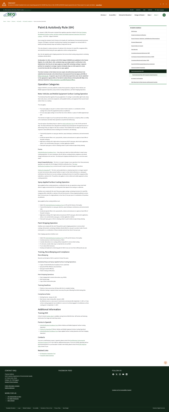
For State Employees (13, 398)
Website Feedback (27, 408)
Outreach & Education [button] (125, 15)
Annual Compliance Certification (138, 35)
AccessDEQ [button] (112, 15)
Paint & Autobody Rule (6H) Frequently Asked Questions (144, 75)
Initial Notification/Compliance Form (47, 152)
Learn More (99, 5)
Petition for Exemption (43, 170)
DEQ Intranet (11, 400)
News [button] (149, 15)
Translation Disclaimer (11, 408)
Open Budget (65, 408)
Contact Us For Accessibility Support (121, 390)
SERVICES (150, 10)
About (8, 21)
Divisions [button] (103, 15)
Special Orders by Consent (137, 46)
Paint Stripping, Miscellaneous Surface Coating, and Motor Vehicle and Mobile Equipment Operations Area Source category (62, 34)
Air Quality (19, 21)
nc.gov (19, 408)
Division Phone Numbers (11, 382)
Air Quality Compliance (27, 21)
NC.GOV (131, 10)
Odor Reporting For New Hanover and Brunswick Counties (144, 82)
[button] (164, 15)
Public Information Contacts (12, 386)
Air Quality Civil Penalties (137, 78)
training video (49, 316)
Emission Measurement (136, 42)
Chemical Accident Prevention (138, 67)
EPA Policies (134, 31)
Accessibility (35, 408)
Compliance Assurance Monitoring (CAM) (140, 53)
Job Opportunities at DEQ (14, 396)
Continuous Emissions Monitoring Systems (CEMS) (142, 56)
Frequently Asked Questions (47, 355)
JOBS (144, 10)
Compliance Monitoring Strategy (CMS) (140, 60)
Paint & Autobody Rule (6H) (137, 71)
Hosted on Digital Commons (159, 408)
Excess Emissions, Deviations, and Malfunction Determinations (145, 38)
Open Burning (134, 49)
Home (4, 21)
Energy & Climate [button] (139, 15)
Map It (17, 380)
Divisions (13, 21)
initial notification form (68, 124)
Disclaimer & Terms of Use (46, 408)
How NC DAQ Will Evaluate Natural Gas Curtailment (143, 64)
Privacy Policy (57, 408)
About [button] (156, 15)
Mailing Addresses (10, 388)
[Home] (10, 13)
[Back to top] (165, 363)
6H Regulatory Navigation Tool (47, 353)
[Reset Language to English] (155, 10)
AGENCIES (138, 10)
